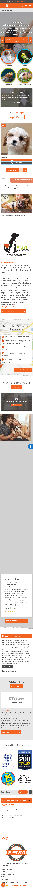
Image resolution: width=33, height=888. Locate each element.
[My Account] (31, 10)
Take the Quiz (7, 666)
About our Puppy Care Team (16, 40)
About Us (4, 872)
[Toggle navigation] (3, 5)
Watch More (16, 387)
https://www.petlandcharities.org (14, 307)
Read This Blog (6, 732)
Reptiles (8, 84)
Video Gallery (5, 879)
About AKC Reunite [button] (23, 370)
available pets (19, 112)
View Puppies (16, 102)
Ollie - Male (6, 156)
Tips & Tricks (6, 710)
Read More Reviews (12, 621)
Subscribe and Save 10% (18, 1)
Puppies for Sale (15, 118)
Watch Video (16, 405)
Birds (25, 65)
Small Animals (25, 84)
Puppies (8, 65)
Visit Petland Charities (9, 311)
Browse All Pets (12, 170)
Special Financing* (7, 869)
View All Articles (16, 686)
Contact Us (4, 877)
